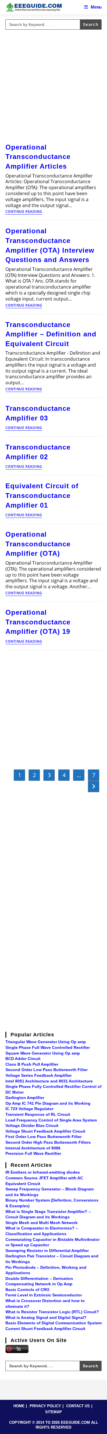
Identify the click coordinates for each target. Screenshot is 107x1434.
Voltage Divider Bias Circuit (31, 1125)
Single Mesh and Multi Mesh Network (41, 1222)
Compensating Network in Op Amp (38, 1284)
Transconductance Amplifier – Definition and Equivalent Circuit (50, 334)
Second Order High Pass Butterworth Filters (48, 1142)
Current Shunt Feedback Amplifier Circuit (45, 1328)
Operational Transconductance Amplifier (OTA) (37, 543)
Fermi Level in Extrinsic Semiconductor (43, 1295)
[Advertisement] (53, 85)
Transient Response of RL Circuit (37, 1114)
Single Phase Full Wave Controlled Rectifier (47, 1047)
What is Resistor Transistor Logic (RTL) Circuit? (52, 1312)
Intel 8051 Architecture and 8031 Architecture (49, 1081)
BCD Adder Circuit (23, 1058)
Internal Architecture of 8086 (32, 1148)
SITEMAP (53, 1412)
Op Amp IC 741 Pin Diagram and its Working (47, 1103)
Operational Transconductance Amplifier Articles (37, 156)
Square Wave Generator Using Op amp (42, 1053)
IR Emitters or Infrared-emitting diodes (42, 1172)
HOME (19, 1406)
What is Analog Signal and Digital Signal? (45, 1317)
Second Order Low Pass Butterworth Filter (46, 1069)
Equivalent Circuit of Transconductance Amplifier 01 (41, 495)
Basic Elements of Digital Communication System (53, 1323)
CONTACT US (78, 1406)
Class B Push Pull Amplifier (31, 1064)
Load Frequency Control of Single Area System (51, 1120)
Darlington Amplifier (24, 1097)
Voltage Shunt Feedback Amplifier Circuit (45, 1131)
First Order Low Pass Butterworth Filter (43, 1136)
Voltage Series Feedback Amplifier (38, 1075)
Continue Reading (23, 212)
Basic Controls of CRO (27, 1289)
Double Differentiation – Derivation (39, 1278)
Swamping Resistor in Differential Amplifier (47, 1250)
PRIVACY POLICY (45, 1406)
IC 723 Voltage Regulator (29, 1108)
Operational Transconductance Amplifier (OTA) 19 (37, 621)
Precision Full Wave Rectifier (33, 1153)
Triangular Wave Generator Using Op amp (45, 1041)
